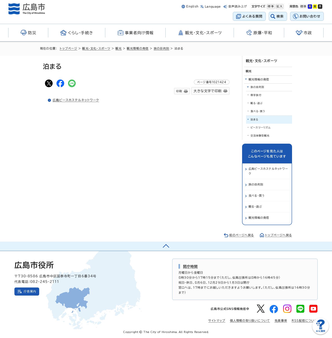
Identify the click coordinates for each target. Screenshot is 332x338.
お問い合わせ (310, 16)
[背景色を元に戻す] (303, 6)
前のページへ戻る (241, 235)
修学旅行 (256, 95)
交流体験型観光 (260, 135)
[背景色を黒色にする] (320, 6)
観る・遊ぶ (257, 103)
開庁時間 (190, 266)
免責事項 (281, 320)
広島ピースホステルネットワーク (76, 100)
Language (213, 6)
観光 (118, 48)
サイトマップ (216, 320)
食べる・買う (258, 111)
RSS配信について (305, 320)
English (192, 6)
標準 (270, 6)
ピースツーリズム (261, 127)
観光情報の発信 (138, 48)
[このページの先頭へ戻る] (166, 246)
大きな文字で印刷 (207, 91)
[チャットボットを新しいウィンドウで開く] (320, 333)
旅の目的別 (161, 48)
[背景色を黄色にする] (315, 6)
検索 (280, 16)
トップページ (68, 48)
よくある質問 (252, 16)
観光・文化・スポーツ (96, 48)
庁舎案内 (30, 291)
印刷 (179, 91)
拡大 (279, 6)
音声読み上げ (237, 6)
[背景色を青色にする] (310, 6)
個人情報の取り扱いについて (250, 320)
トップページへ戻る (278, 235)
